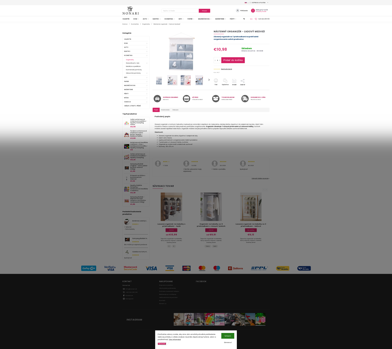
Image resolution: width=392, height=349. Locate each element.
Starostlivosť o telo (132, 63)
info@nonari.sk (131, 289)
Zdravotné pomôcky (133, 73)
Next (267, 189)
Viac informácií (175, 339)
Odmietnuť (228, 342)
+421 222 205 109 (132, 292)
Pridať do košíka (233, 60)
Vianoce (127, 102)
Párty (126, 94)
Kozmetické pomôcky (134, 70)
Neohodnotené (226, 69)
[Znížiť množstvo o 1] (215, 60)
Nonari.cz (162, 303)
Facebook (129, 295)
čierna (168, 246)
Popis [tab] (156, 110)
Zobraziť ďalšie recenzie (260, 178)
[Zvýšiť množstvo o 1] (220, 60)
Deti (125, 77)
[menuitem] (126, 18)
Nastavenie (162, 344)
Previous (264, 189)
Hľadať (204, 11)
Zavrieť (262, 88)
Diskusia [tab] (175, 110)
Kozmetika (128, 55)
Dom (126, 43)
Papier (126, 81)
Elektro (127, 51)
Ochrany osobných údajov (169, 291)
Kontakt (162, 300)
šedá (175, 246)
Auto (126, 47)
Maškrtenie (128, 90)
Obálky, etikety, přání (132, 106)
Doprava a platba (258, 3)
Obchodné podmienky (167, 288)
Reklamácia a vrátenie (167, 294)
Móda (126, 98)
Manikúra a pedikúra (133, 66)
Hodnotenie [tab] (165, 110)
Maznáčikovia (129, 85)
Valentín (127, 39)
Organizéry (130, 60)
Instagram (130, 299)
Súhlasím (228, 336)
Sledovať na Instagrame (256, 325)
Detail (171, 230)
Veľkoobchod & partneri (168, 297)
